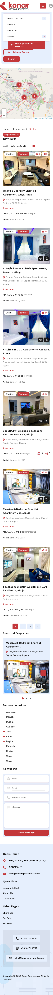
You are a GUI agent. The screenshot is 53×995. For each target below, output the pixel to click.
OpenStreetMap (46, 118)
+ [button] (4, 111)
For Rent (7, 923)
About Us (8, 893)
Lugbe (9, 741)
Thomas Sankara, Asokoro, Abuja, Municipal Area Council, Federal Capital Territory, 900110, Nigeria (25, 281)
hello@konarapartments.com (24, 873)
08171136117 (15, 867)
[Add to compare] (46, 181)
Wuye (9, 761)
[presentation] (10, 673)
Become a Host (11, 888)
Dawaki (10, 716)
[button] (43, 6)
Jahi (8, 731)
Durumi (10, 721)
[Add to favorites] (40, 181)
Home (6, 129)
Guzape (10, 726)
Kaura (9, 736)
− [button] (4, 115)
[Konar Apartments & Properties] (14, 5)
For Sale (7, 918)
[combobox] (26, 18)
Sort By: (6, 146)
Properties (19, 129)
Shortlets (10, 154)
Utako (9, 751)
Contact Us (9, 898)
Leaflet (35, 118)
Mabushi (10, 746)
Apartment (9, 208)
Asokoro (11, 712)
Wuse (9, 756)
